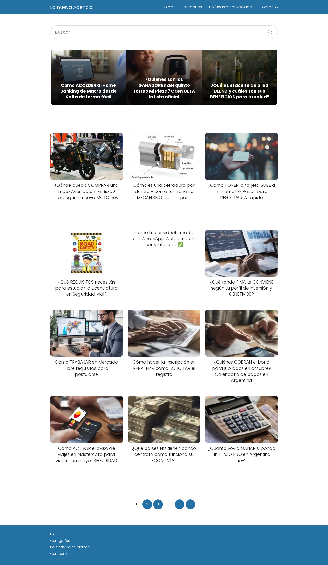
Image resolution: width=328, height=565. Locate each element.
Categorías (191, 7)
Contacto (268, 7)
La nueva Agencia (71, 7)
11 (180, 504)
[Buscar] (268, 30)
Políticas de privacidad (230, 7)
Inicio (168, 7)
